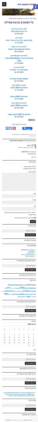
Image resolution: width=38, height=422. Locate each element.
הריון (8, 288)
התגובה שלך (32, 172)
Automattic (8, 420)
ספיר (6, 294)
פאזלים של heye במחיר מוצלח (19, 49)
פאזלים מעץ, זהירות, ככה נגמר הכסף (19, 40)
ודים (5, 288)
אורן (22, 287)
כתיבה (7, 291)
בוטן (18, 288)
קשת (28, 297)
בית (16, 288)
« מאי (34, 349)
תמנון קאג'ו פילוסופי (29, 256)
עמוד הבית (33, 18)
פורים (34, 297)
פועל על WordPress (31, 420)
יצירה (19, 291)
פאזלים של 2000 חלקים (19, 96)
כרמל (12, 291)
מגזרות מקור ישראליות (30, 294)
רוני (26, 296)
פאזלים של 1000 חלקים (18, 105)
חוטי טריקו (32, 291)
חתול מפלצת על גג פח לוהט (27, 254)
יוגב (22, 291)
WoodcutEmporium (30, 288)
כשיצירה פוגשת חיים (27, 4)
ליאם (3, 291)
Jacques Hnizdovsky (15, 285)
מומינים (21, 294)
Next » (30, 120)
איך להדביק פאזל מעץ (19, 31)
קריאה (31, 296)
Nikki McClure (31, 285)
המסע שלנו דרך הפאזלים (19, 70)
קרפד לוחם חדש (30, 253)
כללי (27, 18)
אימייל (34, 200)
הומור (12, 288)
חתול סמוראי (31, 251)
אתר (34, 206)
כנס (15, 291)
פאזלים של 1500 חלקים (18, 88)
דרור (14, 288)
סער (9, 294)
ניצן (11, 294)
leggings (24, 285)
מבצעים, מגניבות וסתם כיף (19, 79)
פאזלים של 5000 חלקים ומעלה (19, 114)
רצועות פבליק (21, 297)
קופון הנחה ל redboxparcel (27, 249)
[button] (35, 6)
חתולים (26, 291)
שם (34, 193)
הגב (32, 157)
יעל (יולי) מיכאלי (16, 134)
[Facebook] (7, 128)
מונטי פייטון (15, 294)
